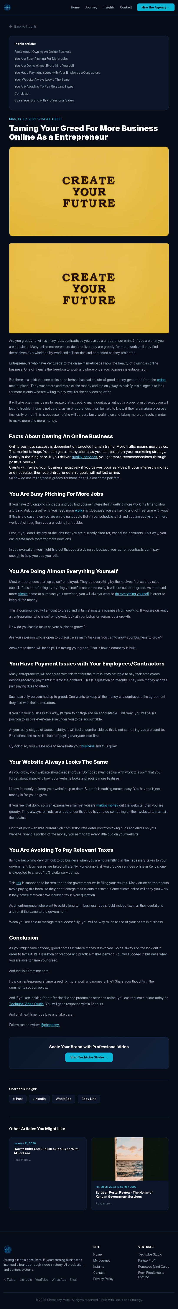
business (88, 746)
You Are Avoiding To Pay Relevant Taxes (44, 86)
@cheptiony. (50, 1025)
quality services (84, 457)
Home (75, 7)
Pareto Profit (147, 1260)
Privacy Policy (103, 1279)
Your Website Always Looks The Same (42, 79)
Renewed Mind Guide (153, 1266)
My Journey (101, 1260)
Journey (91, 7)
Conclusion (22, 93)
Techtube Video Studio (26, 1004)
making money (107, 805)
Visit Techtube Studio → (89, 1057)
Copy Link (88, 1099)
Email (73, 1279)
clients (23, 594)
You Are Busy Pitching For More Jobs (41, 58)
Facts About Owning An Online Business (43, 51)
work (78, 510)
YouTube (41, 1279)
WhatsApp (63, 1099)
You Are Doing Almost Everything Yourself (44, 65)
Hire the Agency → (156, 7)
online (161, 380)
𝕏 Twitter (9, 1279)
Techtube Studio (150, 1254)
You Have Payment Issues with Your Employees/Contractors (57, 72)
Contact (126, 7)
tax (18, 883)
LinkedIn (39, 1099)
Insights (109, 7)
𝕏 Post (18, 1099)
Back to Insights (25, 26)
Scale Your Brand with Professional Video (44, 100)
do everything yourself (132, 594)
